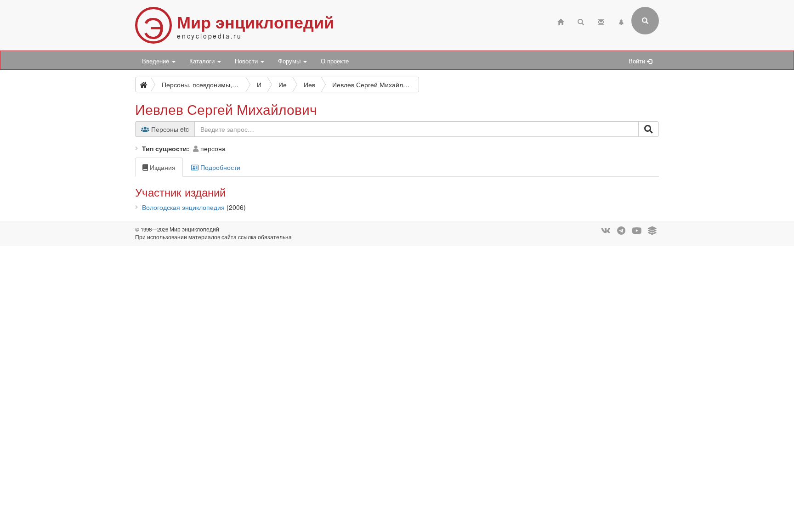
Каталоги (202, 61)
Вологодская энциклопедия (183, 207)
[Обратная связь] (601, 20)
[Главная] (560, 20)
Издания (162, 167)
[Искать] (648, 129)
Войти (638, 61)
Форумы (290, 61)
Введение (156, 61)
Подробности (219, 167)
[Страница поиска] (581, 20)
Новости (247, 61)
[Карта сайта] (621, 20)
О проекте (335, 61)
